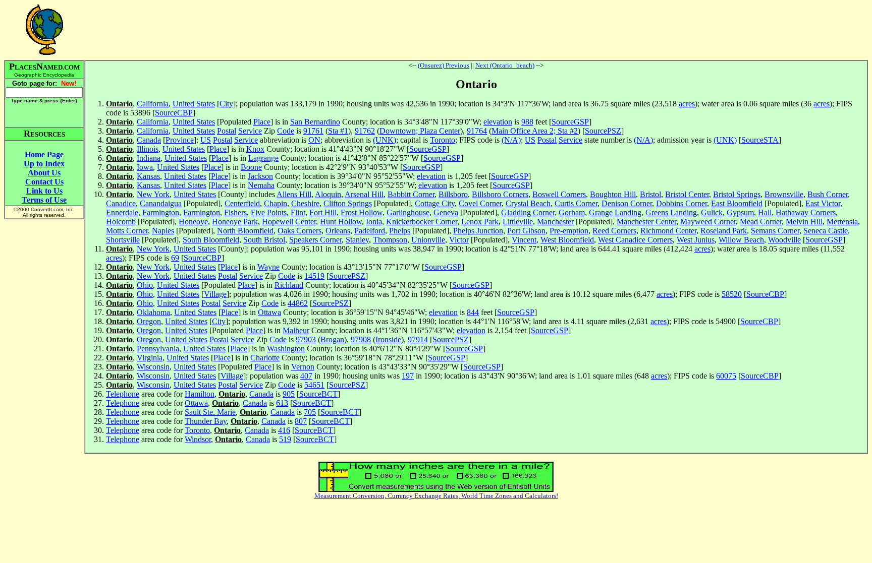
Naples (163, 230)
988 (527, 121)
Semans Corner (775, 230)
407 (306, 375)
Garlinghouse (408, 212)
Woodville (784, 239)
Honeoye (193, 221)
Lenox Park (480, 221)
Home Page (44, 154)
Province (180, 140)
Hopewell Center (289, 221)
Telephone (122, 394)
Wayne (268, 267)
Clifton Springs (347, 203)
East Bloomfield (736, 203)
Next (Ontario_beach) (504, 65)
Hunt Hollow (341, 221)
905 (289, 394)
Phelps (399, 230)
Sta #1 (338, 131)
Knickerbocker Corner (421, 221)
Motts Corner (127, 230)
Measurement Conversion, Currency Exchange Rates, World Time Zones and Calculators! (436, 495)
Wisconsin (153, 366)
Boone (251, 167)
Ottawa (269, 312)
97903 (306, 339)
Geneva (445, 212)
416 (284, 430)
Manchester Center (646, 221)
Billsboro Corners (500, 194)
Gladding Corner (528, 212)
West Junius (696, 239)
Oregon (149, 321)
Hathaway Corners (806, 212)
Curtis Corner (576, 203)
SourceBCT (318, 394)
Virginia (149, 357)
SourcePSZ (603, 131)
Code (285, 131)
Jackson (260, 176)
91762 (365, 131)
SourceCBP (174, 112)
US (205, 140)
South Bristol (264, 239)
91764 (477, 131)
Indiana (148, 158)
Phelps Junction (478, 230)
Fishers (235, 212)
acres (687, 103)
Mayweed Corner (708, 221)
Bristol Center (687, 194)
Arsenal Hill (364, 194)
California (153, 103)
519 (285, 439)
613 (282, 403)
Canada (149, 140)
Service (250, 131)
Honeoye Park (235, 221)
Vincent (524, 239)
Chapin (275, 203)
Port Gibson (526, 230)
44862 (298, 303)
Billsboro (453, 194)
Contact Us (44, 181)
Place (261, 121)
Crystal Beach (528, 203)
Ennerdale (122, 212)
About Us (44, 172)
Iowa (145, 167)
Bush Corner (827, 194)
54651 (314, 385)
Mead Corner (761, 221)
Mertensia (842, 221)
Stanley (357, 239)
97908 (361, 339)
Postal (226, 131)
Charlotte (265, 357)
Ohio (145, 285)
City (226, 103)
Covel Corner (480, 203)
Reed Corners (614, 230)
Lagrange (263, 158)
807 (301, 421)
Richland (289, 285)
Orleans (337, 230)
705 (310, 412)
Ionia (374, 221)
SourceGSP (570, 121)
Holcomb (121, 221)
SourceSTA (760, 140)
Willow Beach (741, 239)
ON (314, 140)
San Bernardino (315, 121)
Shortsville (123, 239)
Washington (286, 348)
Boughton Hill (613, 194)
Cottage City (435, 203)
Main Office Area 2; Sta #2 (535, 131)
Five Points (269, 212)
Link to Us (44, 190)
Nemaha (261, 185)
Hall (765, 212)
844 (473, 312)
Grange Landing (615, 212)
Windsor (198, 439)
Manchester (555, 221)
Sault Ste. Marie (210, 412)
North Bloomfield (245, 230)
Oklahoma (153, 312)
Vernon (302, 366)
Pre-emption (569, 230)
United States (194, 103)
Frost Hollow (362, 212)
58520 (732, 294)
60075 (726, 375)
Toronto (442, 140)
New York (153, 194)
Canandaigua (161, 203)
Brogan (332, 339)
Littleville (518, 221)
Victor (459, 239)
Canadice (121, 203)
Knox (255, 149)
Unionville (428, 239)
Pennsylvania (158, 348)
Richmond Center (668, 230)
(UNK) (384, 140)
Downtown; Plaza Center (419, 131)
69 (175, 258)
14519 (314, 276)
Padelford (369, 230)
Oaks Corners (299, 230)
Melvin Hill (804, 221)
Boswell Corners (559, 194)
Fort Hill (323, 212)
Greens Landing (671, 212)
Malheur (296, 330)
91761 (313, 131)
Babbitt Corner (411, 194)
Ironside (388, 339)
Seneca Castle (825, 230)
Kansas (148, 176)
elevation (497, 121)
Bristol (650, 194)
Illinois (147, 149)
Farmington (160, 212)
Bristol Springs (736, 194)
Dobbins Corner (681, 203)
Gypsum (740, 212)
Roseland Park (723, 230)
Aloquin (328, 194)
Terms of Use (44, 200)
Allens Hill (294, 194)
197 (408, 375)
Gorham (572, 212)
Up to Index (44, 163)
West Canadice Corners (635, 239)
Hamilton (199, 394)
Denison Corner (627, 203)
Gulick (712, 212)
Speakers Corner (315, 239)
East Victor (822, 203)
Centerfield (242, 203)
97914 (418, 339)
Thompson (390, 239)
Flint (298, 212)
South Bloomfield (211, 239)
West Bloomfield (567, 239)
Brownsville (784, 194)
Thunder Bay (206, 421)
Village (215, 294)
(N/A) (511, 140)
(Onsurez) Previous (443, 65)
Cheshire (305, 203)
